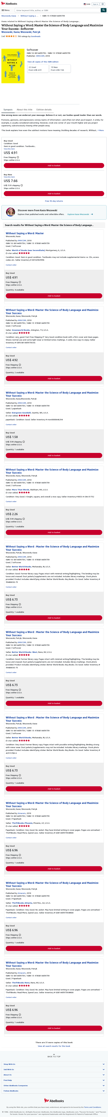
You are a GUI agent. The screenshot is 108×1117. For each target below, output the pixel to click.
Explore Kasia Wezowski (78, 214)
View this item (9, 149)
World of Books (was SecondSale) (28, 250)
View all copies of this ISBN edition (42, 61)
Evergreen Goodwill (21, 412)
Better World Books (21, 566)
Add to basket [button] (54, 165)
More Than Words (20, 489)
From (35, 68)
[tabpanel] (52, 124)
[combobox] (58, 10)
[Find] (103, 10)
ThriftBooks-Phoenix (22, 823)
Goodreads (35, 36)
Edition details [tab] (44, 109)
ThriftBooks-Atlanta (22, 903)
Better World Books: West (24, 652)
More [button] (101, 130)
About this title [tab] (24, 109)
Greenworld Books (21, 330)
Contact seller (11, 265)
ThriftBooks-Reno (21, 982)
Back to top (54, 1056)
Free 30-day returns (54, 201)
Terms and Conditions (92, 1107)
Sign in (95, 4)
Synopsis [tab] (8, 109)
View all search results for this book (54, 1046)
